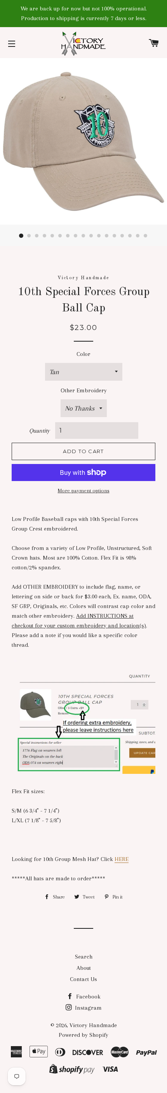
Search (83, 956)
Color (83, 354)
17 (146, 236)
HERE (122, 859)
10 (91, 236)
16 (138, 236)
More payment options (84, 490)
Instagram (87, 1007)
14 (122, 236)
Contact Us (83, 979)
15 (130, 236)
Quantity (39, 430)
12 (107, 236)
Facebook (88, 996)
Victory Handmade (93, 1025)
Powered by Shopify (83, 1034)
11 (99, 236)
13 (114, 236)
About (84, 967)
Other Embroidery (84, 390)
